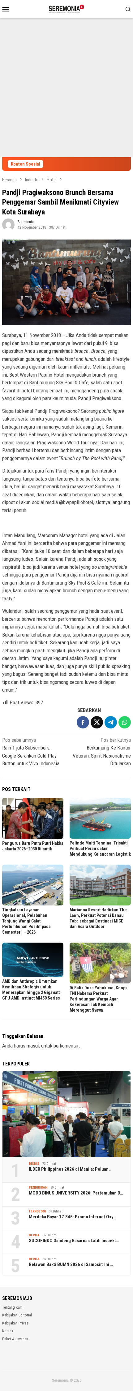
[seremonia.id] (67, 8)
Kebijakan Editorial (17, 1315)
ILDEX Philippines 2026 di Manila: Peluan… (70, 1169)
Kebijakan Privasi (15, 1323)
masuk (33, 1046)
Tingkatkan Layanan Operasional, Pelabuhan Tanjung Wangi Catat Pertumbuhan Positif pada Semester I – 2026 (26, 921)
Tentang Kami (13, 1307)
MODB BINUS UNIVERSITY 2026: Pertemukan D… (76, 1193)
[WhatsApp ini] (124, 722)
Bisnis (34, 1164)
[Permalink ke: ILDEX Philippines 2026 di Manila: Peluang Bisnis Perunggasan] (66, 1114)
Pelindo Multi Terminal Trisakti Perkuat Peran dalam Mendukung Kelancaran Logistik (100, 848)
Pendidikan (38, 1188)
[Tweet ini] (97, 722)
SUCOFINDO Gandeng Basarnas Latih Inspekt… (74, 1240)
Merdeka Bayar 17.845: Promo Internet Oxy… (72, 1217)
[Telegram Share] (111, 722)
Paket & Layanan (15, 1339)
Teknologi (37, 1211)
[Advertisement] (66, 87)
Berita (34, 1235)
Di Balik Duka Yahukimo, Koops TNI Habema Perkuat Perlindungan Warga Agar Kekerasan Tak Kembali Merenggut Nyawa (98, 999)
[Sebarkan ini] (83, 722)
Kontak (7, 1330)
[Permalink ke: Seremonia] (8, 224)
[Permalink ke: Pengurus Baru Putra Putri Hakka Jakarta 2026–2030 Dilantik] (32, 818)
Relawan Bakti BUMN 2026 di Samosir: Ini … (71, 1264)
